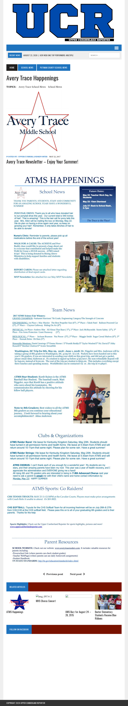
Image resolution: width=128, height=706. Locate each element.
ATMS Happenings (14, 612)
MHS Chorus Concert (46, 601)
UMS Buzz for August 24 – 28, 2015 (78, 613)
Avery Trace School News (32, 86)
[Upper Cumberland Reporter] (64, 22)
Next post (76, 574)
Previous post (54, 574)
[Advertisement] (64, 669)
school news (55, 86)
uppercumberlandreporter (32, 156)
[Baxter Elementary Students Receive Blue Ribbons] (108, 607)
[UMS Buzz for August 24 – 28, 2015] (78, 607)
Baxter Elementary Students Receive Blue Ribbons (105, 615)
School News (27, 67)
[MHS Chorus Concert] (44, 596)
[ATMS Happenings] (19, 607)
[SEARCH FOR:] (104, 55)
